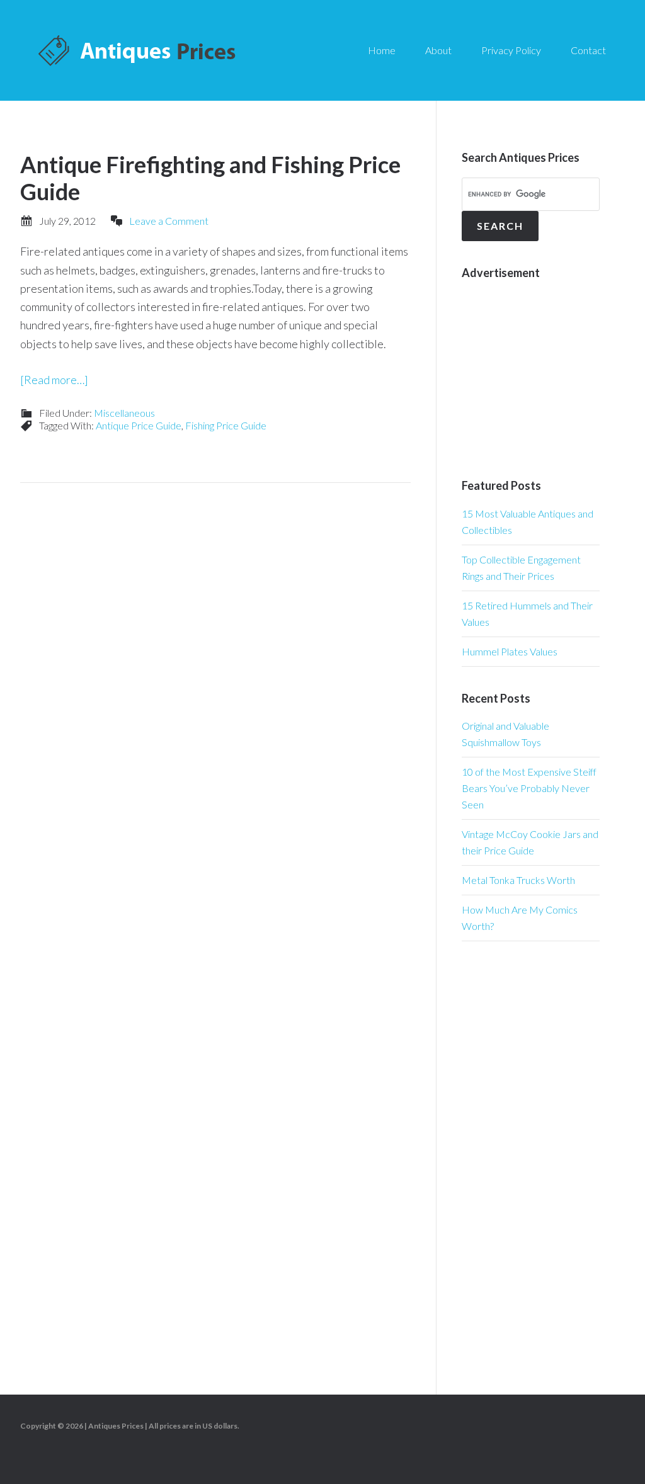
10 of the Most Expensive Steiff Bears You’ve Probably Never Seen (529, 788)
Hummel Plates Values (509, 651)
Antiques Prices (138, 50)
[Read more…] (54, 380)
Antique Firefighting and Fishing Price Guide (210, 177)
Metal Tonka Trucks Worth (518, 880)
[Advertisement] (553, 371)
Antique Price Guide (138, 425)
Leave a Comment (168, 221)
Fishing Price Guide (225, 425)
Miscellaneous (124, 413)
